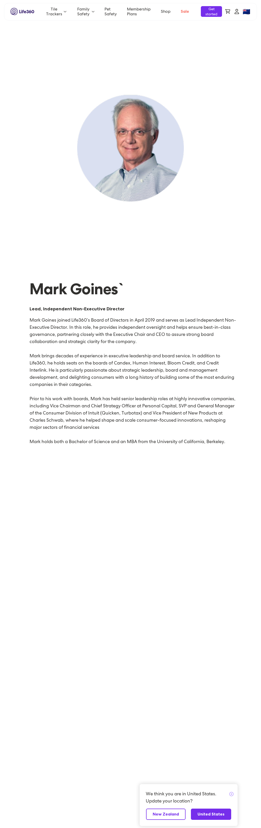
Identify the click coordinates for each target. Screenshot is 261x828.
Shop (166, 11)
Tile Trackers (54, 11)
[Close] (231, 794)
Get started (211, 11)
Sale (185, 11)
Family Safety (83, 11)
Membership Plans (139, 11)
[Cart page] (227, 11)
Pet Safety (111, 11)
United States (211, 814)
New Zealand (166, 814)
